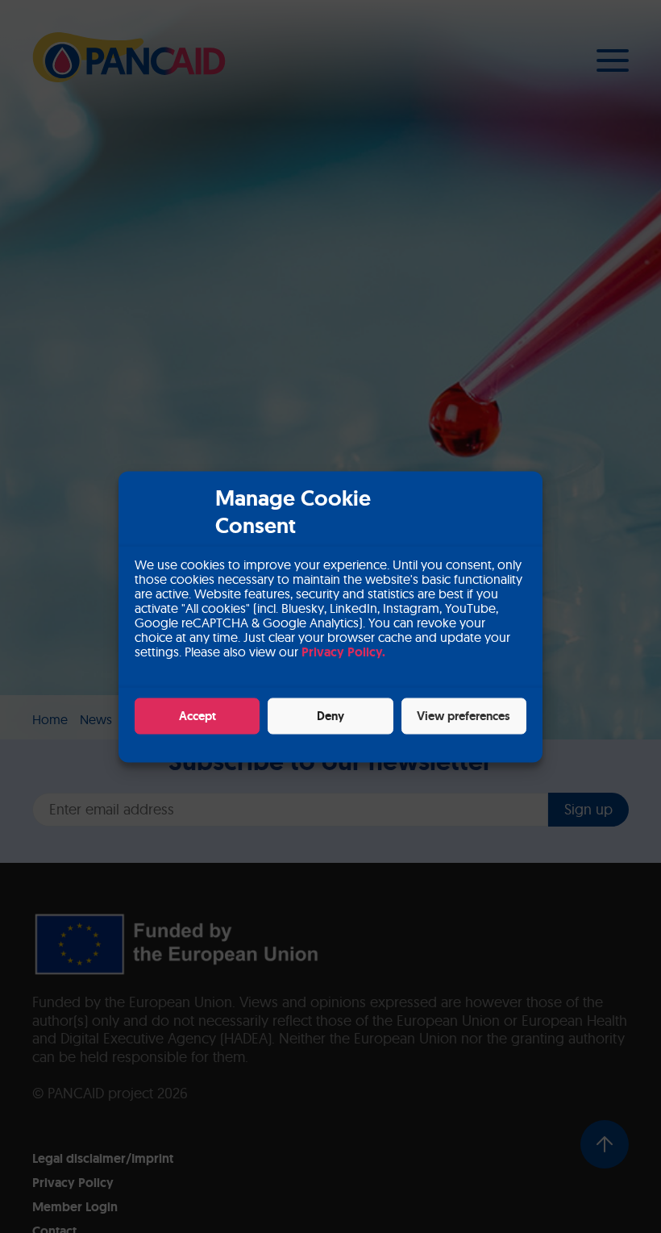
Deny (330, 716)
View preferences (463, 716)
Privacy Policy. (343, 651)
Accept (197, 716)
